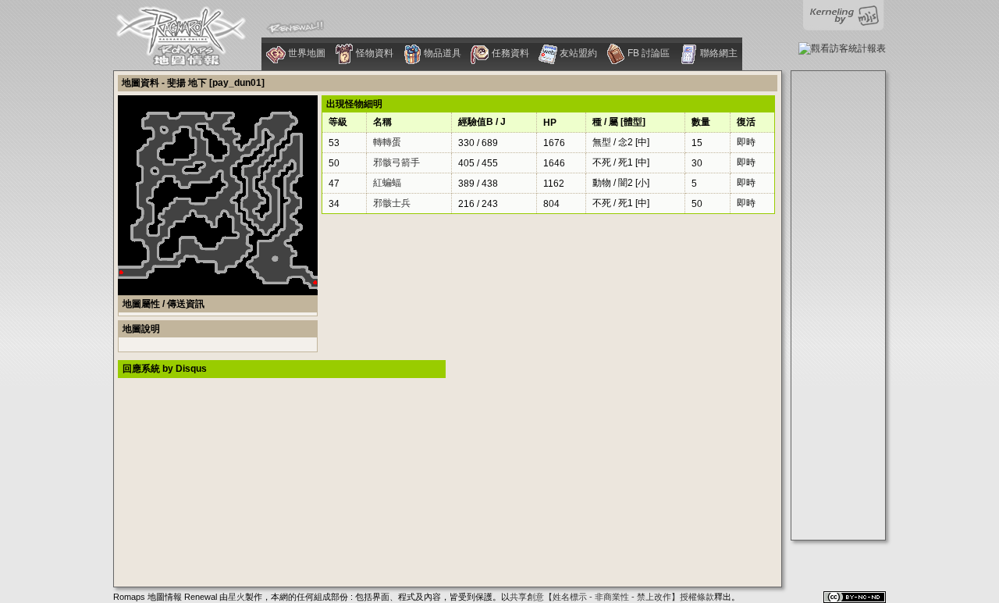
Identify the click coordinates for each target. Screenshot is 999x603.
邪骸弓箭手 (396, 162)
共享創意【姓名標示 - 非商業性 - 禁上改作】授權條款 (612, 596)
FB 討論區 (647, 53)
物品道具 (441, 53)
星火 (236, 596)
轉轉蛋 (387, 142)
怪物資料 (373, 53)
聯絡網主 (718, 53)
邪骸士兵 (392, 203)
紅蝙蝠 (387, 182)
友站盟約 (577, 53)
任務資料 (509, 53)
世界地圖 (305, 53)
